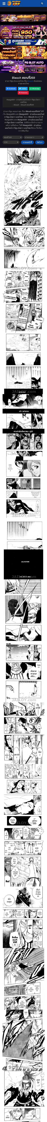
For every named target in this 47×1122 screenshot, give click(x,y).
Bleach (30, 81)
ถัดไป (39, 142)
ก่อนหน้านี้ (28, 142)
